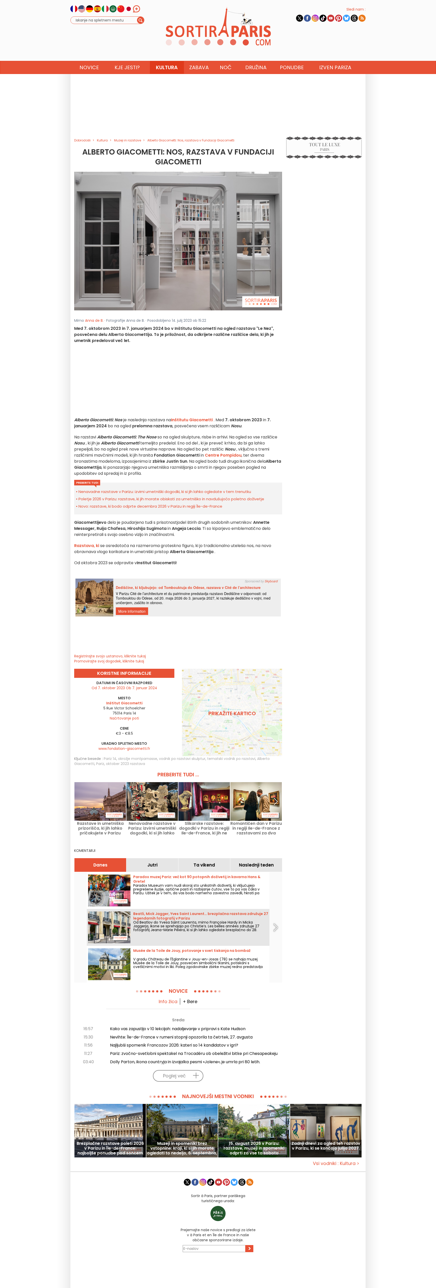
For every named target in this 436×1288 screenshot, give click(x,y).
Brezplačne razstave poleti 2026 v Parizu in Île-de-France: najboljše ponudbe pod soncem (110, 1148)
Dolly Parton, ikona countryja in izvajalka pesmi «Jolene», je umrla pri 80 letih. (185, 1062)
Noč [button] (225, 67)
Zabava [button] (199, 67)
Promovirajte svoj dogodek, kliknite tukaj (109, 661)
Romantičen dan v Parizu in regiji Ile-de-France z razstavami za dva (256, 828)
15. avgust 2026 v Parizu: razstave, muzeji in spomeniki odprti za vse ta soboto (254, 1148)
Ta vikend (204, 865)
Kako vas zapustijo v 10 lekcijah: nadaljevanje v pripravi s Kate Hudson (178, 1029)
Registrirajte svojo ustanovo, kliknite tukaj (110, 656)
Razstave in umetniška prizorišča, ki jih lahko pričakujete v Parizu (100, 828)
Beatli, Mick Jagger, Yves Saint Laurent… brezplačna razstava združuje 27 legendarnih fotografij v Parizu (200, 916)
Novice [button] (89, 67)
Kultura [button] (167, 67)
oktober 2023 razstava (125, 763)
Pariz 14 (110, 758)
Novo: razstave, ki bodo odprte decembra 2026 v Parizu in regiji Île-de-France (150, 506)
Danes (100, 865)
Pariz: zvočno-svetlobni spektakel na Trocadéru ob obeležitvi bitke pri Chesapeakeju (194, 1053)
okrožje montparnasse (137, 758)
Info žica (168, 1001)
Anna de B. (94, 320)
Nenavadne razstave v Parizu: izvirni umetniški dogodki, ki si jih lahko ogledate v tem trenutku (164, 491)
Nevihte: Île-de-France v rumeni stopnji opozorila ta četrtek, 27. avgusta (181, 1037)
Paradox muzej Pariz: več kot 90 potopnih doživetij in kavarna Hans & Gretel (196, 879)
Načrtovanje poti (124, 718)
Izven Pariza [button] (335, 67)
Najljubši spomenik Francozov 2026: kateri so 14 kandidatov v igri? (174, 1045)
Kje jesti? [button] (127, 67)
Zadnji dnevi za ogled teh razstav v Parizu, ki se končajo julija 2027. (325, 1146)
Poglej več (174, 1076)
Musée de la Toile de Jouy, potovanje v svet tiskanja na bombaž (192, 950)
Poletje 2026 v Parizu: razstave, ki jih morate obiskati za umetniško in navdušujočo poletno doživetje (171, 499)
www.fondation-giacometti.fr (124, 748)
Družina (255, 67)
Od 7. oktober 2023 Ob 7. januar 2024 (124, 687)
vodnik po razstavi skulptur (182, 758)
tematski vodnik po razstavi (231, 758)
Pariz (100, 763)
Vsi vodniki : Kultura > (336, 1163)
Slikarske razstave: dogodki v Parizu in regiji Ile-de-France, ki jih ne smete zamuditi (204, 828)
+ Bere (190, 1001)
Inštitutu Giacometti (192, 420)
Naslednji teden (256, 865)
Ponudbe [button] (292, 67)
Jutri (152, 865)
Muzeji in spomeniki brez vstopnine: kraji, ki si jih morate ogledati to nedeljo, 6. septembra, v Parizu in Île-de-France (182, 1148)
